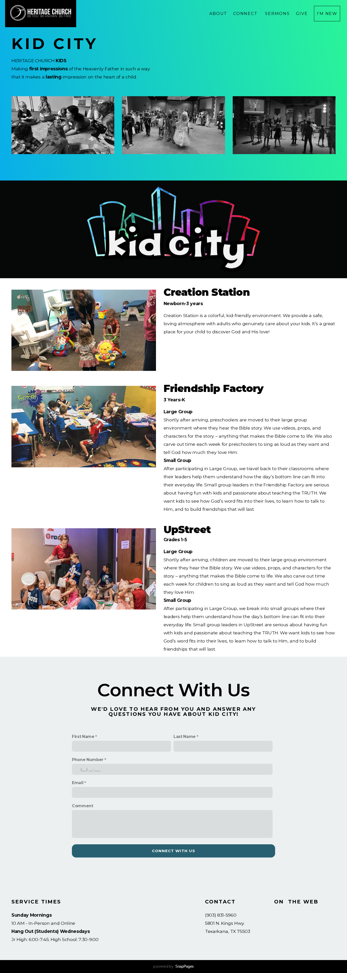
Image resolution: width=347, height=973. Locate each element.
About (218, 13)
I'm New (327, 13)
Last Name (185, 736)
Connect (246, 13)
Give (302, 13)
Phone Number (87, 759)
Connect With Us (173, 850)
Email (77, 782)
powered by (173, 966)
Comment (82, 805)
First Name (83, 736)
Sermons (277, 13)
